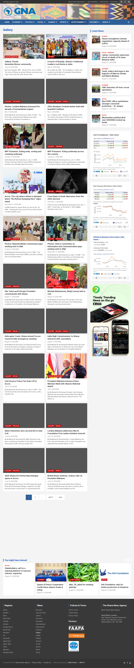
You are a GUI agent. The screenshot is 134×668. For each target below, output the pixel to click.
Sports (63, 22)
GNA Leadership (92, 2)
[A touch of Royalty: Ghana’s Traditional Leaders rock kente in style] (66, 46)
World (105, 22)
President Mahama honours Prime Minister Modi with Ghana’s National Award (64, 383)
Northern (6, 633)
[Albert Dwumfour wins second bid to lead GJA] (24, 415)
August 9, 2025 (10, 342)
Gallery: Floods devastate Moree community (18, 62)
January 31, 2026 (10, 157)
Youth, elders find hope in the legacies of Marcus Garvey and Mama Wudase (115, 73)
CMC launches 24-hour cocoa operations (115, 88)
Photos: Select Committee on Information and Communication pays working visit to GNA (65, 246)
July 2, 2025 (51, 389)
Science (51, 22)
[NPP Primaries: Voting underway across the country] (66, 136)
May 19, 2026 (9, 112)
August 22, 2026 (107, 46)
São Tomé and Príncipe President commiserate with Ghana (20, 292)
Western (6, 650)
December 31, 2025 (11, 204)
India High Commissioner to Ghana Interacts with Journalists (63, 337)
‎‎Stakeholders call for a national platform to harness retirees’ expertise (18, 571)
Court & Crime (75, 579)
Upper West (7, 644)
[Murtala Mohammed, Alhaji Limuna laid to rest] (66, 276)
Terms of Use (73, 610)
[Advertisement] (45, 531)
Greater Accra (8, 627)
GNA (16, 67)
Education (39, 621)
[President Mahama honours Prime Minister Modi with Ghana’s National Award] (66, 365)
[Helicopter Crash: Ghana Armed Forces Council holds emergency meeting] (24, 321)
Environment (40, 627)
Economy (16, 22)
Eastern (5, 624)
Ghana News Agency (23, 662)
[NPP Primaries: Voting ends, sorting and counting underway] (24, 136)
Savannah (6, 638)
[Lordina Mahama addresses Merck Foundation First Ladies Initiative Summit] (66, 415)
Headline (16, 239)
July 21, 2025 (9, 386)
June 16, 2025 (52, 481)
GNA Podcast (104, 2)
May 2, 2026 (51, 112)
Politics (29, 22)
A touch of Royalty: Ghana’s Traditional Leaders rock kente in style (65, 62)
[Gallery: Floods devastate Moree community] (24, 46)
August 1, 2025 (52, 342)
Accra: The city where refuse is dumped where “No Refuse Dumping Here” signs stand (23, 199)
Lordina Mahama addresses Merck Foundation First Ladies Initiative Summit (66, 432)
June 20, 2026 (9, 67)
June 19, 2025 (52, 436)
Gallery (8, 56)
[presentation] (126, 560)
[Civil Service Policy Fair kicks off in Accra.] (24, 365)
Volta (5, 647)
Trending (16, 146)
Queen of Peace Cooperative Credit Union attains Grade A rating (50, 587)
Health (38, 635)
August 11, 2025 (10, 297)
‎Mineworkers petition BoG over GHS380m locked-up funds (114, 120)
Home (7, 22)
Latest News (98, 31)
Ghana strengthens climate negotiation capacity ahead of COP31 (115, 41)
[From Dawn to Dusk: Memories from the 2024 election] (66, 181)
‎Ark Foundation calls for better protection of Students (114, 585)
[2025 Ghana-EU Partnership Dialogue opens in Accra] (24, 460)
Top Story (16, 101)
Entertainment (78, 22)
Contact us (47, 662)
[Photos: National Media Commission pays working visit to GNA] (24, 228)
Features (94, 22)
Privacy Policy (73, 616)
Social (40, 22)
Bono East (6, 618)
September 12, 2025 (54, 252)
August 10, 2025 (53, 297)
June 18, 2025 (9, 481)
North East (6, 630)
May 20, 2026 (52, 67)
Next (60, 497)
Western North (8, 652)
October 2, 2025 (10, 249)
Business (39, 610)
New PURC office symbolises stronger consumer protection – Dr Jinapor (115, 103)
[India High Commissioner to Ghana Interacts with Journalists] (66, 321)
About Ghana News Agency (76, 2)
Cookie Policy (73, 613)
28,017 (51, 497)
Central (5, 621)
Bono (5, 616)
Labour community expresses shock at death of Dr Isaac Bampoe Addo (115, 57)
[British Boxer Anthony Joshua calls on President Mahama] (66, 460)
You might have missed (16, 560)
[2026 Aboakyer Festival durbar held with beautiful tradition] (66, 91)
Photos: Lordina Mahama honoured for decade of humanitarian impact (22, 107)
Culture (51, 101)
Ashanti (5, 613)
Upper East (7, 641)
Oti (4, 635)
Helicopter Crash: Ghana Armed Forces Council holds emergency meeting (23, 337)
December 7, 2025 (54, 202)
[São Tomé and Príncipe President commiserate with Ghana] (24, 276)
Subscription (114, 2)
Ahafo (5, 610)
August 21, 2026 (107, 62)
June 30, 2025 (9, 436)
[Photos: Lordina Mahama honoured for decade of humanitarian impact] (24, 91)
